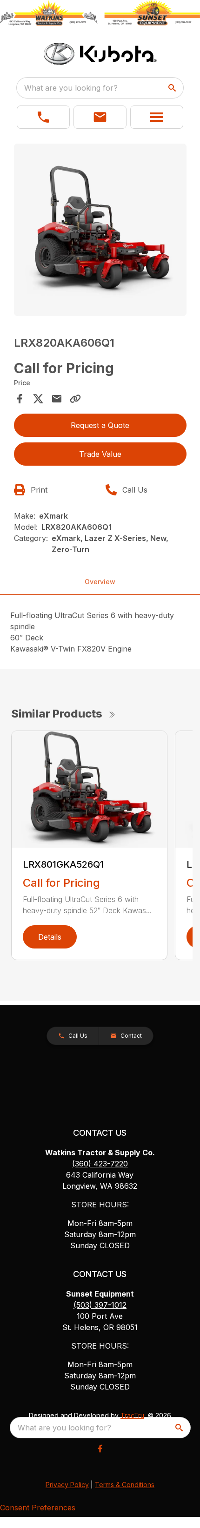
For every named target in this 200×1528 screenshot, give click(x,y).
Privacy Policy (67, 1484)
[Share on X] (38, 398)
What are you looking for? (71, 87)
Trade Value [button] (100, 454)
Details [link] (49, 937)
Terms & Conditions (124, 1484)
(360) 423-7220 (100, 1163)
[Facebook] (100, 1448)
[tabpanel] (100, 231)
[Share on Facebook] (19, 398)
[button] (43, 117)
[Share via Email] (56, 398)
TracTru (132, 1415)
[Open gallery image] (100, 230)
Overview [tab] (100, 582)
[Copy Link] (75, 398)
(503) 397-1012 (100, 1305)
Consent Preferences (37, 1507)
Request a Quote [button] (100, 425)
